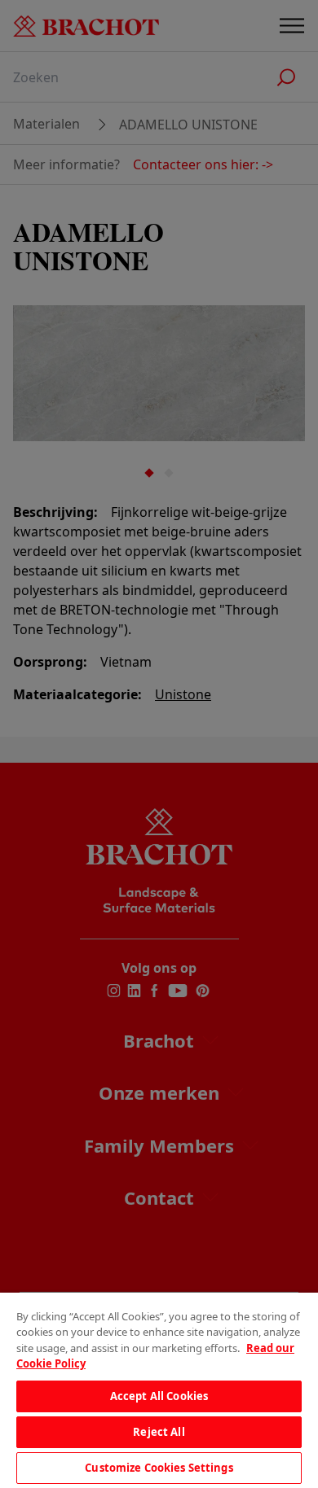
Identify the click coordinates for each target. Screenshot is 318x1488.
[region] (159, 1390)
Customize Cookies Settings (158, 1467)
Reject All (158, 1432)
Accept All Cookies (159, 1396)
